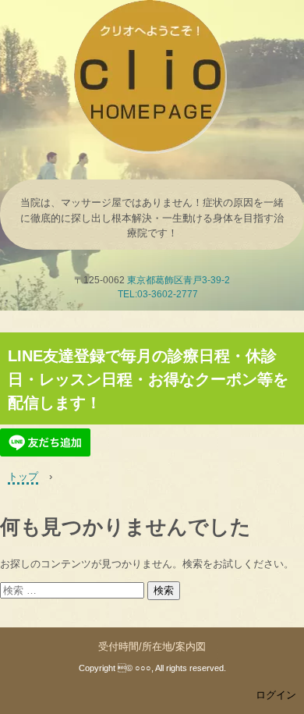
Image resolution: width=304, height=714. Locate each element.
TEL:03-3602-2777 (158, 294)
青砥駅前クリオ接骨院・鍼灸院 (152, 15)
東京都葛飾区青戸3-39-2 (178, 280)
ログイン (276, 695)
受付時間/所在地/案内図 (152, 646)
